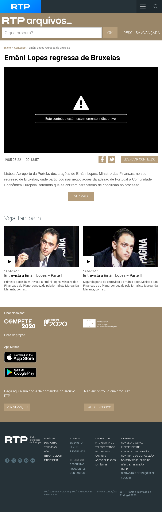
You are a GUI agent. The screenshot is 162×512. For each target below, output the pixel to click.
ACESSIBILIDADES (105, 460)
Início (7, 47)
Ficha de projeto (14, 335)
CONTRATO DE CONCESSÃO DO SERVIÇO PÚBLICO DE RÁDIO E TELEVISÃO (137, 460)
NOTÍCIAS (49, 438)
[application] (81, 110)
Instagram (20, 460)
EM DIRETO (76, 442)
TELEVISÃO (50, 447)
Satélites (101, 464)
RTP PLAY (75, 438)
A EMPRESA (127, 438)
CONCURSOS (77, 460)
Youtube (26, 460)
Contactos (77, 473)
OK (110, 32)
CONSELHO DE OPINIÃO (135, 451)
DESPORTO (50, 442)
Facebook (7, 460)
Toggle (155, 6)
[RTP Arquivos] (38, 21)
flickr (32, 460)
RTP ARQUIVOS (53, 455)
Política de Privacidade (56, 492)
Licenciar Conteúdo (139, 159)
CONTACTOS (102, 438)
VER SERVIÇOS (17, 407)
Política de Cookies (82, 492)
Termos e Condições (106, 492)
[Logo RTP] (23, 440)
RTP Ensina (51, 460)
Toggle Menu (142, 6)
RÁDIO (47, 451)
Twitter (13, 460)
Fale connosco (99, 407)
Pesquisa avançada (141, 33)
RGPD (124, 468)
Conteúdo (20, 47)
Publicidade (50, 494)
